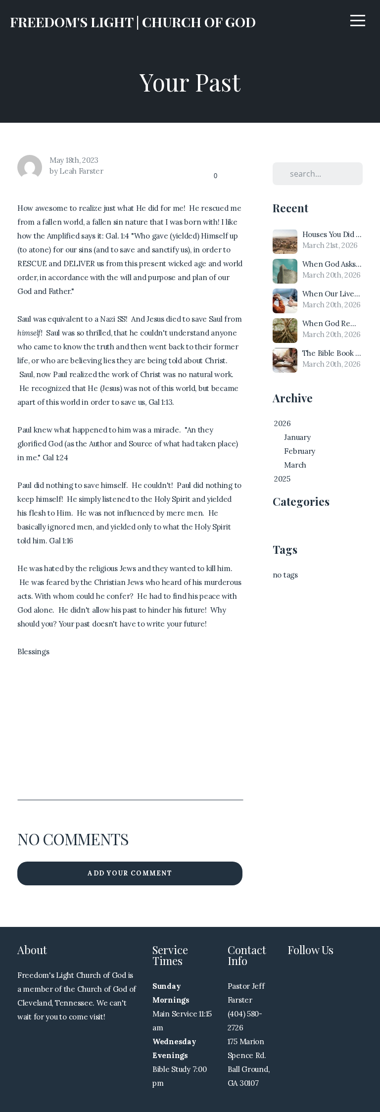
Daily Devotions (299, 527)
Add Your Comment (130, 873)
